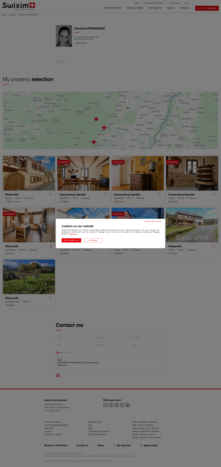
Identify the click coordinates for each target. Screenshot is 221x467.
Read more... (73, 234)
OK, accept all (71, 240)
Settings (93, 240)
